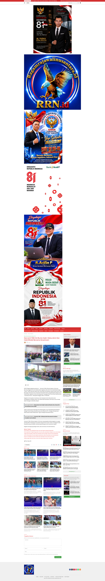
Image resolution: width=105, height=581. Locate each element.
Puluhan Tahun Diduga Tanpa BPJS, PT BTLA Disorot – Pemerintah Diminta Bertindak (71, 460)
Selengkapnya (71, 363)
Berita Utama (31, 336)
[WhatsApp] (78, 570)
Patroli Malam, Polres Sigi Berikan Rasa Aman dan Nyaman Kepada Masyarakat (38, 430)
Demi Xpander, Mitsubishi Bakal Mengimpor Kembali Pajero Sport (75, 487)
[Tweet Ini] (54, 445)
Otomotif (40, 328)
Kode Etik (41, 576)
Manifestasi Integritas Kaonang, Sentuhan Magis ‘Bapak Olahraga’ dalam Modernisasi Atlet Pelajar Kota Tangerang (76, 395)
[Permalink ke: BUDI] (25, 342)
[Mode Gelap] (80, 3)
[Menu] (25, 3)
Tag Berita (51, 328)
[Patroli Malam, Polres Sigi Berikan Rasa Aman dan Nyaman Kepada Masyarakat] (30, 452)
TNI (34, 336)
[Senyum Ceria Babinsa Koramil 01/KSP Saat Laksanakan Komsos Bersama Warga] (43, 464)
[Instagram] (76, 570)
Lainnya (63, 328)
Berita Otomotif (57, 328)
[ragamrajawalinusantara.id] (52, 81)
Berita (28, 328)
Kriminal (32, 328)
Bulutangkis (51, 330)
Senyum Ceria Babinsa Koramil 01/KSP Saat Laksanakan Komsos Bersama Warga (39, 436)
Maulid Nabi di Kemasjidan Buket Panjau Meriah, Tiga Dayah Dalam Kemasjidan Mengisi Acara (75, 359)
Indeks (28, 2)
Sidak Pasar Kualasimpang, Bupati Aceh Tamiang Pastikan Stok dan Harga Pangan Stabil (31, 0)
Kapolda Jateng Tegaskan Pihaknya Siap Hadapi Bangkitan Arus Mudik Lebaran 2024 (73, 415)
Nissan (46, 330)
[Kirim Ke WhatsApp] (60, 445)
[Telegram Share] (58, 445)
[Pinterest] (74, 570)
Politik (36, 328)
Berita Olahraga (35, 330)
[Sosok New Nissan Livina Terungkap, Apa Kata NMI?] (66, 493)
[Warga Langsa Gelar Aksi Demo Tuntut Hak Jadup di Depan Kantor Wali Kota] (55, 464)
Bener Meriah (26, 336)
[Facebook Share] (52, 445)
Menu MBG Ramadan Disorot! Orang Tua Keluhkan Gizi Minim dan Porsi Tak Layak (70, 468)
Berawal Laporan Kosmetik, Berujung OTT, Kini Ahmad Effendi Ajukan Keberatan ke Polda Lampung (71, 449)
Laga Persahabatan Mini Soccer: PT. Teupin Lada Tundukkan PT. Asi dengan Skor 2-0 (67, 395)
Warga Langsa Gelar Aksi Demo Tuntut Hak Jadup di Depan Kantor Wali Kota (38, 438)
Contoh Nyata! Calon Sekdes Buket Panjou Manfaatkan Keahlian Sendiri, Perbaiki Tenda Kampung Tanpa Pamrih (71, 350)
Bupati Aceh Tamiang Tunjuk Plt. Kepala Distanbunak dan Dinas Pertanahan (67, 0)
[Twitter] (72, 570)
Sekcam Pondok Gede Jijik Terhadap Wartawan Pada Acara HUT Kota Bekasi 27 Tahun (73, 423)
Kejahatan (41, 330)
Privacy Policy (46, 576)
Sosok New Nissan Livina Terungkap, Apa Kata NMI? (75, 492)
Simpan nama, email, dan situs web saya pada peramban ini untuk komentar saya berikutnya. (41, 554)
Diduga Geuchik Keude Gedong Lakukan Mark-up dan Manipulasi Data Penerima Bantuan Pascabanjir (75, 354)
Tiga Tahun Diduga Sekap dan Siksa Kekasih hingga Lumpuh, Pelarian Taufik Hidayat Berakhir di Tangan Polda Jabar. (71, 453)
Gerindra (62, 330)
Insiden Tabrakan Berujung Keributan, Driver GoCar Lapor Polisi (71, 464)
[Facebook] (70, 570)
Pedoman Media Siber (59, 576)
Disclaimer (52, 576)
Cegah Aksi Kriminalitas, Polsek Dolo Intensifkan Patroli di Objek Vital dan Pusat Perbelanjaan (41, 433)
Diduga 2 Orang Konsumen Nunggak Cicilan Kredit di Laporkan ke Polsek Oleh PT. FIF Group (73, 427)
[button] (78, 3)
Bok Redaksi (67, 576)
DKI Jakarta (56, 330)
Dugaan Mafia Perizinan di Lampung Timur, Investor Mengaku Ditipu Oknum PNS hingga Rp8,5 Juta (71, 457)
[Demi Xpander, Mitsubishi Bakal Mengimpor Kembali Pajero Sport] (66, 488)
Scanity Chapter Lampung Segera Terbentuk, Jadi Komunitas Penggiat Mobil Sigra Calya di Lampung (75, 482)
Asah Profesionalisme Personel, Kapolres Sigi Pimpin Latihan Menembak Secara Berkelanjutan (41, 435)
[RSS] (80, 570)
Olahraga (45, 328)
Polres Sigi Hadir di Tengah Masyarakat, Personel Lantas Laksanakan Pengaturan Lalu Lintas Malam (42, 432)
